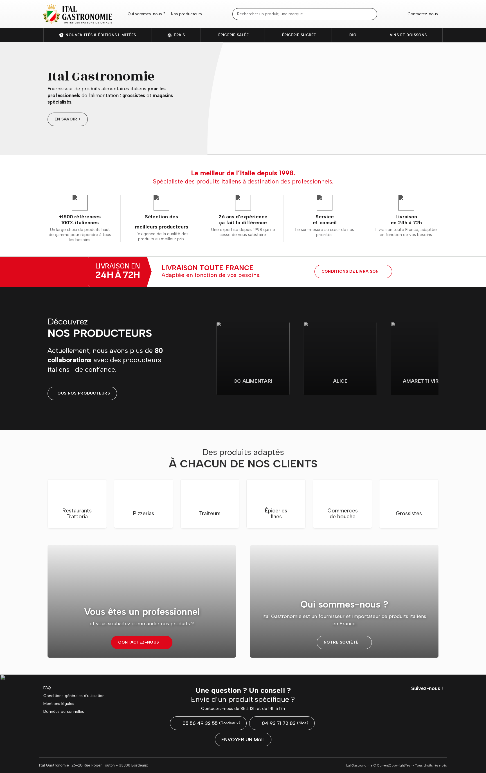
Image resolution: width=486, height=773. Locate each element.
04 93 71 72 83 (285, 723)
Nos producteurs (186, 14)
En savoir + (68, 119)
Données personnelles (63, 711)
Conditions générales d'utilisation (74, 696)
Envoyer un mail (243, 739)
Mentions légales (58, 704)
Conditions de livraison (350, 271)
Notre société (341, 642)
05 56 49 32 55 (211, 723)
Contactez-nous (423, 14)
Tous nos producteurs (82, 393)
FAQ (47, 688)
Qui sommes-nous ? (146, 14)
